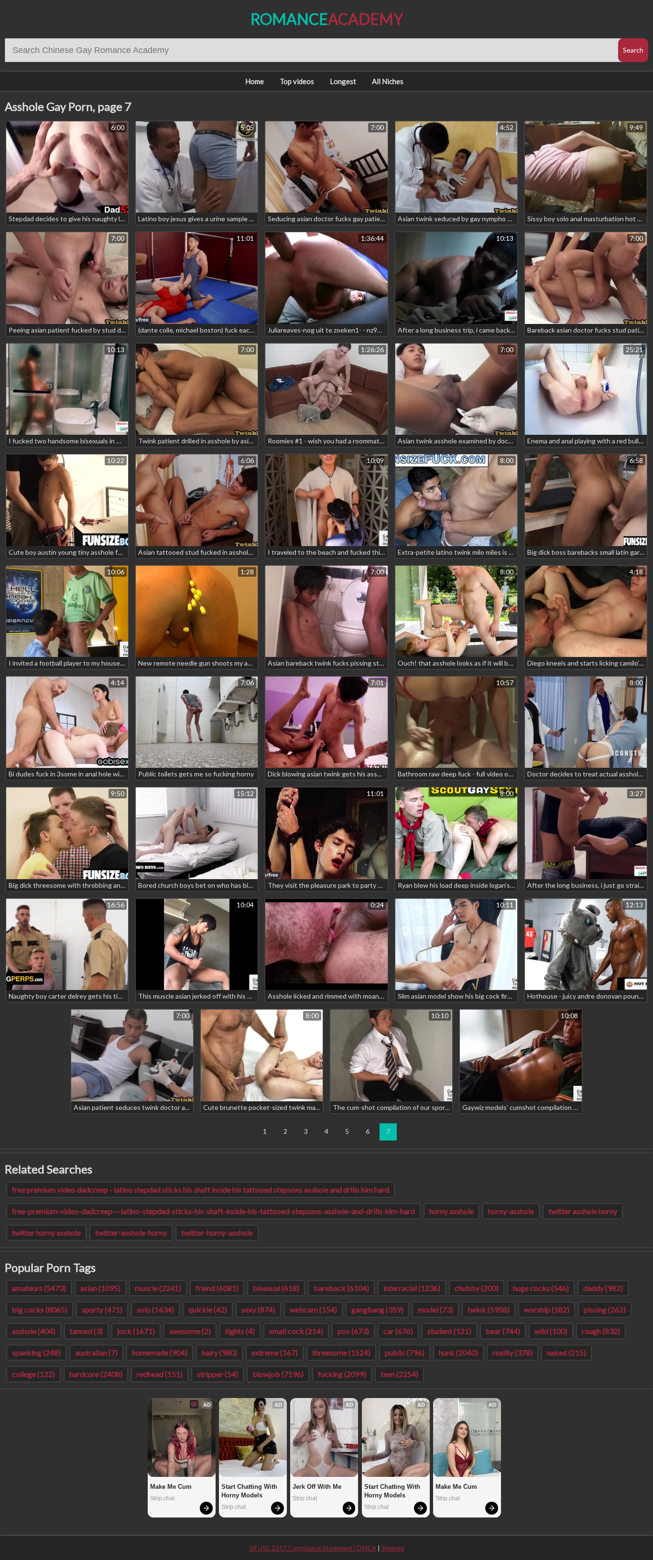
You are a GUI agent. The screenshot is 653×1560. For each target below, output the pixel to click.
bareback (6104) (341, 1287)
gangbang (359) (377, 1309)
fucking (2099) (342, 1373)
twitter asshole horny (582, 1211)
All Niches (387, 81)
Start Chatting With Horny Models (250, 1491)
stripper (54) (217, 1373)
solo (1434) (155, 1309)
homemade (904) (159, 1352)
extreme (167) (274, 1352)
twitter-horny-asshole (217, 1232)
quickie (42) (207, 1309)
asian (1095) (100, 1287)
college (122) (33, 1373)
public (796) (404, 1352)
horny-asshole (511, 1211)
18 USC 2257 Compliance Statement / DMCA (312, 1548)
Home (254, 81)
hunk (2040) (458, 1352)
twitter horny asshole (46, 1232)
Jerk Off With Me (317, 1486)
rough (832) (601, 1330)
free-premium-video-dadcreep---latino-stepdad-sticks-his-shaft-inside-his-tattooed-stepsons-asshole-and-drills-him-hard (213, 1211)
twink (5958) (489, 1309)
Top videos (297, 81)
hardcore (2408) (95, 1373)
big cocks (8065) (39, 1309)
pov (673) (353, 1330)
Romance (326, 19)
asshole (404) (33, 1330)
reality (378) (512, 1352)
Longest (343, 81)
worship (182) (546, 1309)
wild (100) (550, 1330)
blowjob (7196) (278, 1373)
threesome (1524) (341, 1352)
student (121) (449, 1330)
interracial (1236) (411, 1287)
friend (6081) (217, 1287)
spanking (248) (36, 1352)
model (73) (435, 1309)
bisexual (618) (276, 1287)
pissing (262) (605, 1309)
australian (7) (96, 1352)
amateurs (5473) (39, 1287)
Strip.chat (162, 1498)
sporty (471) (102, 1309)
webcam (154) (313, 1309)
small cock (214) (296, 1330)
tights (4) (240, 1330)
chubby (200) (477, 1287)
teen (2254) (399, 1373)
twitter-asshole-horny (131, 1232)
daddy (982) (603, 1287)
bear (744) (503, 1330)
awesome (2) (190, 1330)
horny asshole (451, 1211)
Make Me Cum (171, 1486)
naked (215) (566, 1352)
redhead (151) (160, 1373)
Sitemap (392, 1548)
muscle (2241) (158, 1287)
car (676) (398, 1330)
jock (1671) (136, 1330)
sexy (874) (258, 1309)
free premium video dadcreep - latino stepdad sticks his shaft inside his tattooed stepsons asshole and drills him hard (200, 1189)
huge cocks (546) (541, 1287)
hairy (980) (219, 1352)
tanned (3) (86, 1330)
